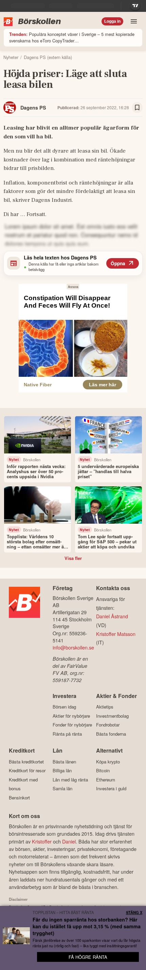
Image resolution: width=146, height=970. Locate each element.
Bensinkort (19, 797)
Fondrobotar (108, 725)
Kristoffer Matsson (115, 633)
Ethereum (105, 779)
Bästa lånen (64, 761)
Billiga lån (62, 771)
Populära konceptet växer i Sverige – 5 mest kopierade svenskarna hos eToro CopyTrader (71, 37)
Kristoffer (42, 841)
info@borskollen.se (73, 647)
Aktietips (104, 707)
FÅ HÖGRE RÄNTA (88, 957)
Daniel (69, 841)
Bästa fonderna (111, 734)
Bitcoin (103, 771)
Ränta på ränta (67, 734)
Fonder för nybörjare (72, 725)
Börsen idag (64, 707)
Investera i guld (111, 788)
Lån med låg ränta (70, 779)
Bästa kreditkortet (26, 761)
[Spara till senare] (137, 107)
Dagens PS (33, 107)
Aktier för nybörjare (71, 716)
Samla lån (62, 788)
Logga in (112, 21)
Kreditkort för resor (27, 771)
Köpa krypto (108, 761)
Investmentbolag (112, 716)
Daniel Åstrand (112, 616)
